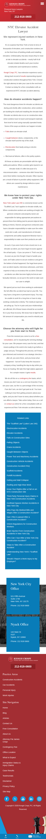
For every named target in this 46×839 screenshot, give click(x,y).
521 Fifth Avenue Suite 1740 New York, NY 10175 (19, 598)
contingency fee (25, 378)
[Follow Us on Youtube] (23, 799)
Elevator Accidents (15, 433)
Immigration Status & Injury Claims (12, 764)
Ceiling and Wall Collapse (18, 480)
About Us (7, 734)
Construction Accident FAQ (18, 466)
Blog (5, 713)
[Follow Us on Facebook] (6, 799)
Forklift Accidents (14, 475)
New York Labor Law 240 (12, 203)
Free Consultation (10, 729)
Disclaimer (7, 781)
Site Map (6, 791)
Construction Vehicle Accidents (20, 461)
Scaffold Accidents (14, 471)
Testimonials (8, 776)
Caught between (11, 138)
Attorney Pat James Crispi (11, 740)
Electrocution (10, 147)
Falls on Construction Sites (18, 438)
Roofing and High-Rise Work (19, 485)
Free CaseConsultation (37, 836)
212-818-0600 (23, 16)
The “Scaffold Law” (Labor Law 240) (22, 424)
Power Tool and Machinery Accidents (22, 457)
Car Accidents (9, 685)
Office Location (9, 752)
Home (5, 708)
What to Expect (9, 757)
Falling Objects (13, 442)
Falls (7, 131)
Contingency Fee (10, 747)
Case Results (8, 771)
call (17, 837)
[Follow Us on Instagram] (39, 799)
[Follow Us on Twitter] (14, 799)
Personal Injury (9, 690)
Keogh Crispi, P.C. (11, 72)
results (23, 76)
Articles (6, 718)
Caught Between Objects (17, 452)
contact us (10, 404)
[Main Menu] (42, 3)
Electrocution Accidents (17, 428)
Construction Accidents (12, 680)
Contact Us (7, 723)
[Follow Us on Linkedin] (31, 799)
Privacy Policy (9, 786)
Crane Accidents (14, 447)
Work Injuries (8, 695)
